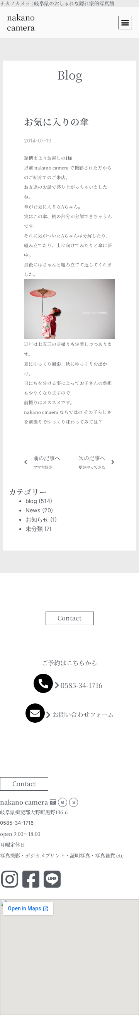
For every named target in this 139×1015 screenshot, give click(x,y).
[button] (125, 22)
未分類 (34, 528)
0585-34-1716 (81, 685)
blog (31, 501)
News (33, 510)
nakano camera (21, 22)
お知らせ (37, 519)
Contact (69, 617)
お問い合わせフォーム (83, 714)
